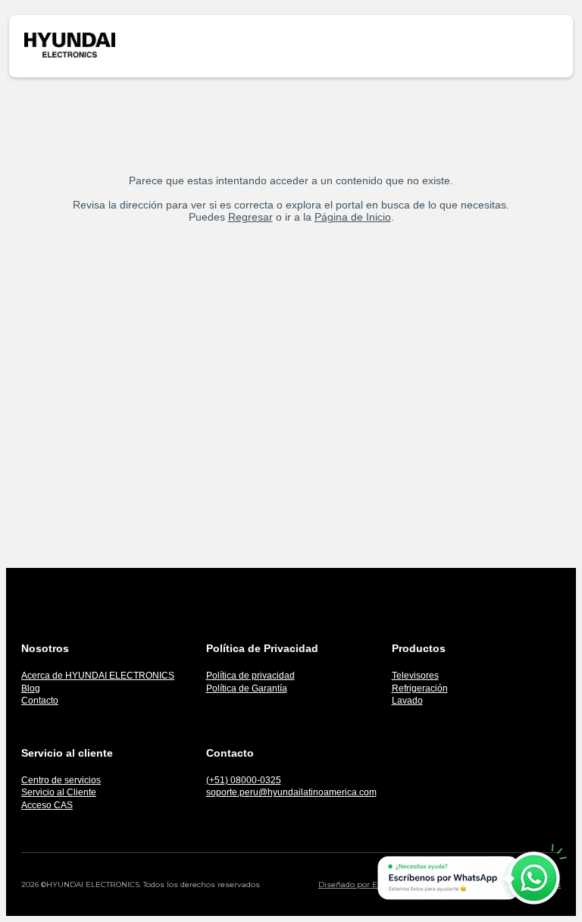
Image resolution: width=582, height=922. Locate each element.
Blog (30, 688)
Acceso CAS (47, 805)
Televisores (415, 675)
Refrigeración (420, 688)
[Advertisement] (291, 369)
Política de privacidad (250, 675)
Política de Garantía (246, 688)
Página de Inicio (352, 217)
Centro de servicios (61, 780)
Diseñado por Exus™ (358, 884)
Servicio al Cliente (58, 792)
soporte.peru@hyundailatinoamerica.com (291, 792)
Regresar (250, 217)
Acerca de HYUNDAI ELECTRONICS (97, 675)
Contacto (39, 700)
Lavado (407, 700)
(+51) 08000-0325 (243, 780)
